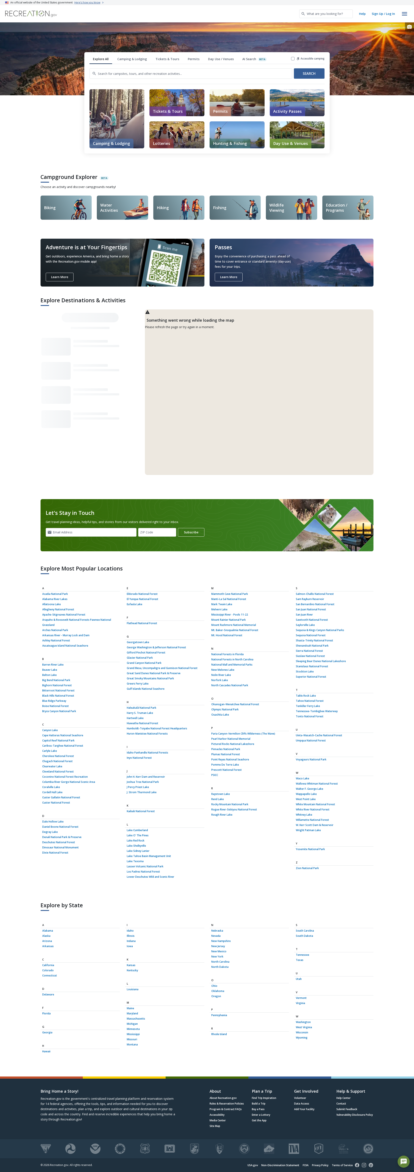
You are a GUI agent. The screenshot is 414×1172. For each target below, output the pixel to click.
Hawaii (46, 1051)
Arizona (47, 941)
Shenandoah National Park (312, 645)
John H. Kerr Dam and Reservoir (146, 777)
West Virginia (304, 1027)
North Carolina (220, 962)
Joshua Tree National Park (143, 782)
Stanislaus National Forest (312, 666)
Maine (130, 1008)
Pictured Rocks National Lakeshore (232, 744)
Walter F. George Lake (309, 789)
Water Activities (109, 207)
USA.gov (253, 1165)
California (48, 965)
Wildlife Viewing (276, 207)
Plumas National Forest (225, 754)
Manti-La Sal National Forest (228, 599)
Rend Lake (217, 799)
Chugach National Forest (57, 761)
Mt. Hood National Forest (226, 635)
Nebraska (217, 930)
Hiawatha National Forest (142, 723)
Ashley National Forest (56, 640)
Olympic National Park (225, 709)
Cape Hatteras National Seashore (62, 735)
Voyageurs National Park (311, 759)
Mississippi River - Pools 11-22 (229, 614)
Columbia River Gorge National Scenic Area (68, 782)
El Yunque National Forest (142, 599)
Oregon (216, 996)
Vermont (301, 998)
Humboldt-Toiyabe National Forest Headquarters (157, 728)
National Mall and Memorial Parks (231, 664)
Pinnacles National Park (225, 749)
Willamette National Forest (312, 820)
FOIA (306, 1165)
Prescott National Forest (226, 770)
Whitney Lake (304, 814)
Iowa (130, 946)
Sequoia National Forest (311, 635)
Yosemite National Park (310, 849)
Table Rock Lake (306, 695)
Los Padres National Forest (143, 871)
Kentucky (132, 970)
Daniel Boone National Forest (60, 827)
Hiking (163, 207)
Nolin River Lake (221, 675)
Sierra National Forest (309, 651)
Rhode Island (219, 1034)
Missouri (132, 1039)
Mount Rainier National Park (228, 620)
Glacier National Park (140, 658)
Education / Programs (336, 207)
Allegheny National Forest (58, 609)
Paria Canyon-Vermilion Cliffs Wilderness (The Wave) (243, 733)
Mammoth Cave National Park (229, 594)
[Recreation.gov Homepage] (31, 13)
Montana (132, 1044)
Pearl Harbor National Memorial (230, 739)
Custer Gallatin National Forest (61, 797)
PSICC (214, 775)
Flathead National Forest (142, 623)
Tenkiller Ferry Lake (308, 706)
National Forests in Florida (227, 654)
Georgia (47, 1032)
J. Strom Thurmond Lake (142, 792)
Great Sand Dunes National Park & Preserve (153, 673)
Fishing (219, 207)
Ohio (214, 986)
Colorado (48, 970)
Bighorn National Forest (57, 685)
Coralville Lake (51, 787)
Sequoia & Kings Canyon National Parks (320, 630)
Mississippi (133, 1034)
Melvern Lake (219, 609)
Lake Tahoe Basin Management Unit (149, 856)
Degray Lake (50, 832)
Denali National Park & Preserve (62, 837)
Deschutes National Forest (58, 842)
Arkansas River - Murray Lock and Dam (65, 635)
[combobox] (326, 13)
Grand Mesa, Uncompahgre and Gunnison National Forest (162, 668)
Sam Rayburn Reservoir (310, 599)
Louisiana (132, 989)
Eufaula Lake (134, 604)
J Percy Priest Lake (138, 787)
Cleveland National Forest (58, 771)
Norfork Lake (219, 680)
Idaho (130, 930)
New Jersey (218, 946)
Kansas (131, 965)
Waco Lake (302, 778)
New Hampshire (221, 941)
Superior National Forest (311, 676)
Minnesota (133, 1029)
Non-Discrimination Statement (280, 1165)
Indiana (131, 941)
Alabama (47, 930)
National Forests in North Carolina (232, 659)
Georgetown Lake (138, 642)
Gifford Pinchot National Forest (146, 652)
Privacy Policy (320, 1165)
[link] (176, 102)
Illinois (131, 936)
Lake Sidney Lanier (138, 851)
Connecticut (49, 975)
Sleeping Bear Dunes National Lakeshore (321, 661)
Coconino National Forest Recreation (65, 777)
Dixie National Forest (55, 852)
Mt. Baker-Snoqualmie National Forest (234, 630)
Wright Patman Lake (308, 830)
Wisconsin (302, 1032)
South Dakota (304, 936)
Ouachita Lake (220, 714)
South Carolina (305, 930)
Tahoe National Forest (310, 701)
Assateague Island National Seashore (65, 645)
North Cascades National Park (229, 685)
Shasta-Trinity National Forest (314, 640)
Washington (303, 1022)
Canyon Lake (50, 730)
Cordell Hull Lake (52, 792)
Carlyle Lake (49, 751)
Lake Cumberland (137, 830)
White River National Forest (312, 809)
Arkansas (48, 946)
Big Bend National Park (56, 680)
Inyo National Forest (139, 758)
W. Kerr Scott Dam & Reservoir (314, 825)
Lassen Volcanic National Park (145, 866)
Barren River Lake (53, 664)
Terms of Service (342, 1165)
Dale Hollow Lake (53, 821)
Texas (299, 960)
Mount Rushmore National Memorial (233, 625)
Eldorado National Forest (142, 594)
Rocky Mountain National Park (229, 804)
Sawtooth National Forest (312, 620)
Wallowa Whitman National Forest (317, 783)
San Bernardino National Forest (315, 604)
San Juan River (304, 614)
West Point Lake (306, 799)
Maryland (132, 1013)
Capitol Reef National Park (58, 740)
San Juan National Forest (311, 609)
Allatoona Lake (51, 604)
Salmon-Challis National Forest (315, 594)
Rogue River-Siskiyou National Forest (234, 809)
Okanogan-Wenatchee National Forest (235, 704)
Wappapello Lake (306, 794)
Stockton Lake (305, 671)
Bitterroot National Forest (58, 690)
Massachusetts (136, 1018)
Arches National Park (55, 630)
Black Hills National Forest (58, 695)
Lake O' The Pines (138, 835)
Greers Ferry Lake (138, 683)
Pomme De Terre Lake (225, 764)
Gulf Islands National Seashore (146, 689)
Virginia (300, 1003)
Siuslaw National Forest (310, 656)
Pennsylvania (219, 1015)
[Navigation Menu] (404, 13)
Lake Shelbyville (136, 846)
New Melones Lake (222, 670)
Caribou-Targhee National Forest (62, 745)
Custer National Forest (56, 802)
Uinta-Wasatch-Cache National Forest (319, 735)
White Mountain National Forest (315, 804)
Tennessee (302, 955)
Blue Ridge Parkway (54, 701)
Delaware (48, 994)
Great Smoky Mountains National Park (150, 678)
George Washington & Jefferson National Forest (156, 647)
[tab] (100, 59)
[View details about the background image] (409, 26)
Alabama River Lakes (54, 599)
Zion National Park (307, 868)
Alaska (46, 936)
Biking (50, 207)
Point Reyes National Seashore (230, 759)
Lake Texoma (135, 861)
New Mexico (218, 951)
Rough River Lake (221, 814)
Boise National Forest (55, 706)
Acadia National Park (55, 594)
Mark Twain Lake (221, 604)
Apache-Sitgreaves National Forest (63, 614)
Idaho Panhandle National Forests (147, 752)
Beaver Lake (49, 670)
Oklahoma (217, 991)
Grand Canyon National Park (144, 663)
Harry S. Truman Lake (140, 713)
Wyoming (301, 1037)
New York (217, 956)
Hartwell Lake (135, 718)
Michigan (132, 1024)
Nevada (216, 936)
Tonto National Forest (309, 716)
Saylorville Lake (305, 625)
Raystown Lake (220, 794)
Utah (299, 979)
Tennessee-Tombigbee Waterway (317, 711)
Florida (46, 1013)
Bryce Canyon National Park (59, 711)
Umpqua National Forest (311, 740)
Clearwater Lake (52, 766)
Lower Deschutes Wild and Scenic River (150, 877)
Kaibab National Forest (141, 811)
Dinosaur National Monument (60, 847)
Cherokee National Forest (58, 756)
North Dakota (220, 967)
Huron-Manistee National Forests (147, 733)
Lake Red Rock (135, 840)
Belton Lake (49, 675)
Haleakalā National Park (141, 708)
